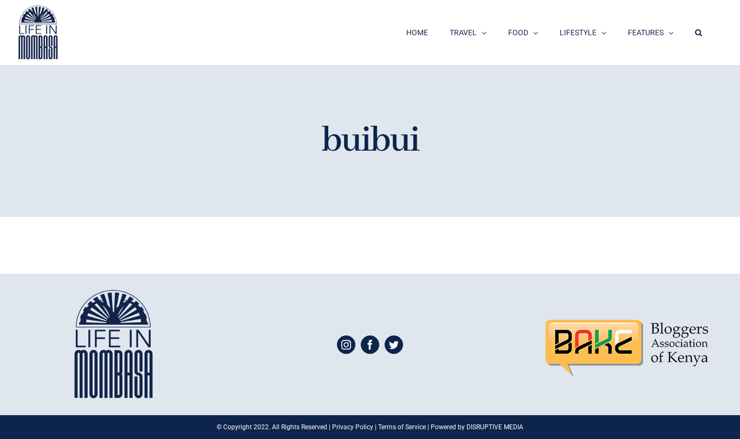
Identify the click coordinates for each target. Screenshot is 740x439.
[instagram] (346, 344)
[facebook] (370, 344)
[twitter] (394, 344)
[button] (698, 32)
